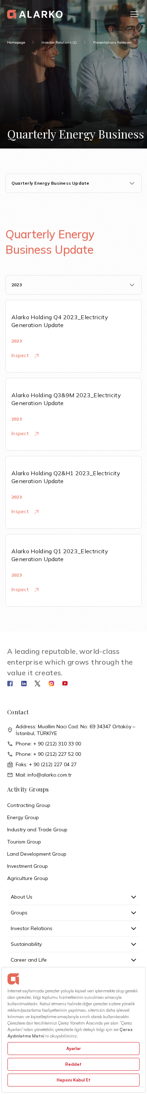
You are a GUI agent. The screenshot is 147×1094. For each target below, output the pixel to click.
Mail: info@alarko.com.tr (44, 775)
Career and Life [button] (29, 960)
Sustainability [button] (26, 944)
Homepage (16, 42)
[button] (134, 14)
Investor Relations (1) (59, 42)
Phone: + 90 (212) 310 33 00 (48, 743)
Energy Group (23, 817)
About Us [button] (21, 897)
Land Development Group (36, 854)
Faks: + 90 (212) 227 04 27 (46, 764)
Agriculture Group (27, 878)
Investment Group (27, 866)
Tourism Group (24, 841)
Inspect (20, 355)
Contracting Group (28, 805)
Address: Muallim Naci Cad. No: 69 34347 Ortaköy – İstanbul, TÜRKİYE (75, 729)
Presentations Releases (112, 42)
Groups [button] (19, 912)
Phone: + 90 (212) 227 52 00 (48, 754)
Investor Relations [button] (31, 928)
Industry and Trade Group (37, 829)
